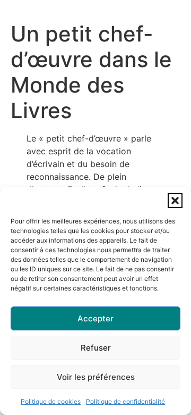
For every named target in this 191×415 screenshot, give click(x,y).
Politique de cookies (51, 401)
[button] (175, 200)
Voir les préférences (96, 377)
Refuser (96, 348)
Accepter (95, 318)
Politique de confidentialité (125, 401)
